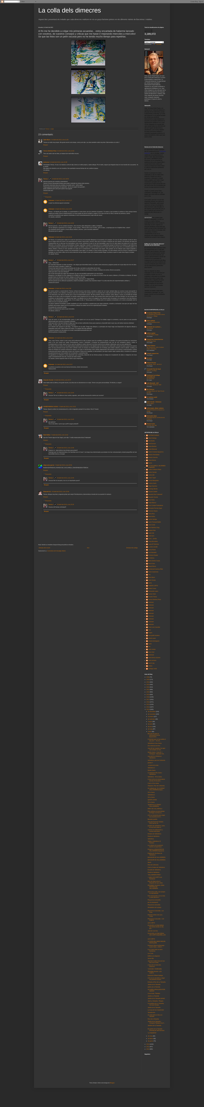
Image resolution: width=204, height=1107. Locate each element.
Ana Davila (151, 441)
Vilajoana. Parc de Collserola (156, 785)
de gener (150, 1041)
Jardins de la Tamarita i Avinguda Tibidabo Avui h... (156, 1022)
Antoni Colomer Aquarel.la (155, 452)
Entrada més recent (44, 548)
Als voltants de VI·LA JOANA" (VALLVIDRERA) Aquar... (156, 789)
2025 (148, 679)
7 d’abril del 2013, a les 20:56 (63, 465)
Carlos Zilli (151, 475)
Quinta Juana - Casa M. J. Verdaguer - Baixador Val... (156, 752)
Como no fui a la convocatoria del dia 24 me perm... (156, 780)
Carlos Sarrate (152, 472)
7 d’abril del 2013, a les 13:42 (59, 435)
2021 (148, 689)
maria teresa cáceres (154, 657)
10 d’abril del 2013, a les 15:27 (64, 364)
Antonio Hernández (153, 454)
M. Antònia (151, 558)
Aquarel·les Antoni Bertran (155, 339)
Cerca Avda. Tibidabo (154, 993)
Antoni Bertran (152, 446)
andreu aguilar (151, 333)
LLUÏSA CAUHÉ (152, 547)
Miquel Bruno (152, 566)
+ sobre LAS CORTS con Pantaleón (155, 878)
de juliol (150, 724)
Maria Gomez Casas (154, 561)
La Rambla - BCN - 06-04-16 (154, 364)
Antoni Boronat (152, 449)
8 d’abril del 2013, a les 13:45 (65, 419)
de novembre (152, 714)
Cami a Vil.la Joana (153, 783)
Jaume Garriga (152, 519)
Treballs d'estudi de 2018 (153, 322)
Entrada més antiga (132, 548)
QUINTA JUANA (152, 800)
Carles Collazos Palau (154, 469)
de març (150, 1036)
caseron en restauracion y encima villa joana (155, 830)
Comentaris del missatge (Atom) (56, 551)
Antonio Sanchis (153, 457)
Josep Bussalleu (153, 541)
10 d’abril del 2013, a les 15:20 (64, 338)
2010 (148, 1049)
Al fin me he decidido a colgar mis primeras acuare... (156, 978)
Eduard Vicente (151, 363)
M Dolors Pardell (153, 555)
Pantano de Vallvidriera (154, 834)
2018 (148, 697)
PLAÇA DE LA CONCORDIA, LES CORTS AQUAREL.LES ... (157, 935)
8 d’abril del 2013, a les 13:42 (65, 223)
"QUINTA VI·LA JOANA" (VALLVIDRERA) (154, 805)
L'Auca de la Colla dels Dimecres (154, 965)
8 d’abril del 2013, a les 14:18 (63, 237)
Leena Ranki (152, 549)
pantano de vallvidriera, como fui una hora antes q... (156, 826)
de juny (150, 726)
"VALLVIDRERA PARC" (154, 875)
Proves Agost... (151, 403)
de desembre (152, 711)
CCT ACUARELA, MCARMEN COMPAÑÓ (156, 466)
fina (149, 646)
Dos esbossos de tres (154, 745)
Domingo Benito (153, 489)
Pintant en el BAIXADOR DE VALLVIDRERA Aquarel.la (156, 850)
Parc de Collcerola (153, 865)
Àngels (150, 632)
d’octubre (151, 716)
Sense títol (151, 958)
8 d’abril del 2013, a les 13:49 (65, 478)
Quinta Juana (151, 770)
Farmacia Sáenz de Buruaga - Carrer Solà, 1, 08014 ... (156, 946)
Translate (158, 44)
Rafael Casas (152, 588)
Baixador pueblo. (153, 819)
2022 (148, 687)
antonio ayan (152, 638)
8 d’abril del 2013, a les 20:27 (65, 260)
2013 (148, 709)
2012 (148, 1044)
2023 (148, 684)
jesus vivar (151, 652)
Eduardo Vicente (48, 380)
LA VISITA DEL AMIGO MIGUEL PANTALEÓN (157, 942)
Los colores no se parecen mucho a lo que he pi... (155, 846)
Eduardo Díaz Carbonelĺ (155, 494)
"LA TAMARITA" (152, 1033)
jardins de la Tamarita (154, 987)
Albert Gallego (152, 438)
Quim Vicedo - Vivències (154, 402)
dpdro (150, 644)
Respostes (48, 197)
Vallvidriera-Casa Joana (155, 743)
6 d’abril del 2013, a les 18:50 (60, 179)
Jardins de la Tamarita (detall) (156, 998)
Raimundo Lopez (153, 591)
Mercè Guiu (151, 563)
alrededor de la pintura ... (154, 327)
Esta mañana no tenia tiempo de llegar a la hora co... (156, 812)
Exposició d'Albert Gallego (155, 975)
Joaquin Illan (152, 530)
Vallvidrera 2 (151, 768)
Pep (149, 574)
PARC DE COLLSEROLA (155, 808)
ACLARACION (150, 378)
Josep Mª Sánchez (153, 544)
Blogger (112, 1083)
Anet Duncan (152, 443)
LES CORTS (151, 923)
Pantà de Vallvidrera (153, 836)
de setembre (151, 719)
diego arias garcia (48, 465)
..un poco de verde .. (153, 765)
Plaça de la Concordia (154, 900)
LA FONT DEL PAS (152, 425)
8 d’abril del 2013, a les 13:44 (65, 393)
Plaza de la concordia (154, 905)
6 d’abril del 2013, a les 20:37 (62, 380)
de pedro (149, 358)
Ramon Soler (152, 594)
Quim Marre (47, 139)
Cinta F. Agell (152, 478)
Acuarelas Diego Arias (153, 313)
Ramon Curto (151, 424)
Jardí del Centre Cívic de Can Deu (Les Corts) (156, 961)
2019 (148, 694)
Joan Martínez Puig (153, 527)
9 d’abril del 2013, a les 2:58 (63, 288)
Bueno (150, 463)
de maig (150, 729)
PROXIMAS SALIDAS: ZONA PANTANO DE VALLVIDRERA (156, 887)
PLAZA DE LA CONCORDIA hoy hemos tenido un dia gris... (156, 927)
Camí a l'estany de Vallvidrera (156, 867)
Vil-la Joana (151, 792)
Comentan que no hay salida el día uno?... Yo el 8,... (157, 739)
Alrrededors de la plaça (154, 907)
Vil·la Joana (151, 802)
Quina (150, 583)
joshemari (46, 162)
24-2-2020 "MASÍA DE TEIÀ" (154, 384)
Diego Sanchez (152, 486)
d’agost (150, 721)
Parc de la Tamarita (153, 1019)
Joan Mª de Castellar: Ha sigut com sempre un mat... (156, 749)
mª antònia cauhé (152, 397)
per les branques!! (153, 902)
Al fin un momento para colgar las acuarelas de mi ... (156, 815)
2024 (148, 682)
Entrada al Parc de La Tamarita (157, 982)
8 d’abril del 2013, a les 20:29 (65, 504)
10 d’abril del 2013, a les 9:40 (65, 317)
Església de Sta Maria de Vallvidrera (155, 854)
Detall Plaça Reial (151, 341)
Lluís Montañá (152, 552)
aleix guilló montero (154, 635)
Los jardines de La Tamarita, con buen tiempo (156, 1004)
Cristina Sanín (152, 483)
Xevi (149, 630)
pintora (150, 666)
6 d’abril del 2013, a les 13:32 (65, 151)
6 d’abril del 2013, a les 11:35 (59, 139)
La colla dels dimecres (69, 10)
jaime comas (152, 649)
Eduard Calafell (152, 491)
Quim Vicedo (152, 580)
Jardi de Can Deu (153, 931)
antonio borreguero (153, 641)
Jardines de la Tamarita (154, 1025)
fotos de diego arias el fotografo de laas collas (155, 882)
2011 (148, 1046)
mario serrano (152, 660)
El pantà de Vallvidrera (154, 870)
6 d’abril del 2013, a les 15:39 (58, 162)
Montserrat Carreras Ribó (155, 569)
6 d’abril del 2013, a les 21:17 (63, 200)
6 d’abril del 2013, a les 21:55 (63, 209)
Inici (88, 548)
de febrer (150, 1038)
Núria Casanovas (153, 572)
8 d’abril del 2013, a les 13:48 (65, 448)
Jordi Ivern (151, 536)
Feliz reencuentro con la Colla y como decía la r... (156, 896)
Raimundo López (152, 416)
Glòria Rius (151, 514)
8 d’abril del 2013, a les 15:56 (60, 491)
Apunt (149, 862)
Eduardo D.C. (47, 491)
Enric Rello (151, 500)
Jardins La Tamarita (153, 996)
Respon (45, 145)
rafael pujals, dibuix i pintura (155, 408)
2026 (148, 677)
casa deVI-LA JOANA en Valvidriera (155, 757)
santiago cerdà (152, 668)
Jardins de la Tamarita (154, 984)
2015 (148, 704)
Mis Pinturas (150, 389)
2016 (148, 702)
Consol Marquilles (153, 480)
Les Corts (150, 953)
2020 (148, 692)
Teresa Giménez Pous (50, 151)
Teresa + (46, 179)
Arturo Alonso (151, 345)
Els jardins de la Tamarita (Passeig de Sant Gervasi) (156, 1029)
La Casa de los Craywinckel (156, 1010)
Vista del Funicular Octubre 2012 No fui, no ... (155, 822)
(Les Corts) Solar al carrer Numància (155, 950)
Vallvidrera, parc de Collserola (156, 760)
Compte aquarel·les (153, 353)
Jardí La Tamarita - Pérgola (155, 1001)
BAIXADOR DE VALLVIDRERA (156, 857)
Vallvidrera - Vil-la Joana (155, 777)
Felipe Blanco (152, 502)
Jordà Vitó (151, 533)
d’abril (150, 731)
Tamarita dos (151, 1012)
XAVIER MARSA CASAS (50, 406)
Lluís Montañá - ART (153, 383)
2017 (148, 699)
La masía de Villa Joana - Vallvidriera (155, 773)
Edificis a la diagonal (154, 956)
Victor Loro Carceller (154, 627)
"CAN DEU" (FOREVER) (155, 969)
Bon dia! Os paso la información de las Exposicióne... (154, 735)
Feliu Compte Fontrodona (155, 505)
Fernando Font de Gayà (154, 369)
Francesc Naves (153, 511)
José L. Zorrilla (152, 538)
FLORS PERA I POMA (152, 334)
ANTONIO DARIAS (153, 435)
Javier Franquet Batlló (154, 522)
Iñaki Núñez (46, 435)
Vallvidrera (151, 839)
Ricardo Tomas (152, 597)
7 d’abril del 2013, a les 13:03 (67, 406)
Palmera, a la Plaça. (152, 370)
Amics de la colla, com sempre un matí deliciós (156, 892)
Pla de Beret (150, 328)
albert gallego (151, 320)
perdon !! (150, 763)
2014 (148, 707)
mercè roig (151, 663)
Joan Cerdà (151, 525)
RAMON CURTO (153, 585)
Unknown (51, 200)
